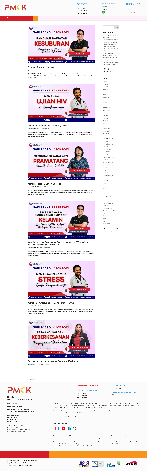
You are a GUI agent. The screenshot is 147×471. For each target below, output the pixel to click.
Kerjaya (105, 191)
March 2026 (106, 94)
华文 (133, 12)
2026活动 (105, 154)
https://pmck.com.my (19, 431)
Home (62, 18)
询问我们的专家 (107, 223)
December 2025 (107, 102)
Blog (104, 165)
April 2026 (105, 92)
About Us (68, 18)
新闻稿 (104, 218)
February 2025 (106, 128)
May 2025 (105, 120)
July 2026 (105, 84)
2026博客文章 (106, 152)
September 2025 (107, 110)
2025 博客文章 (107, 141)
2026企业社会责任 (108, 149)
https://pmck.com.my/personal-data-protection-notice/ (69, 419)
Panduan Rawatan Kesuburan (42, 67)
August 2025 (106, 113)
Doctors (98, 18)
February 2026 (106, 97)
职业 (104, 221)
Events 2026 (106, 186)
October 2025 (106, 107)
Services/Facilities (88, 18)
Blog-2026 (105, 167)
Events (105, 183)
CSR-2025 (105, 180)
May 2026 (105, 89)
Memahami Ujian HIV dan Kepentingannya (47, 125)
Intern (104, 188)
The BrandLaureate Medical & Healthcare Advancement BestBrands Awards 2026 (110, 44)
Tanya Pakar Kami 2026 (109, 210)
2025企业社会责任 (108, 144)
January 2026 (106, 100)
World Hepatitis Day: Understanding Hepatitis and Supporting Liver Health (110, 62)
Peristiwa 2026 (107, 196)
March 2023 (106, 133)
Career (130, 18)
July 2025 (105, 115)
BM (127, 12)
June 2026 (105, 86)
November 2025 (107, 105)
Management (76, 18)
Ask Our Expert (107, 159)
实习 (104, 216)
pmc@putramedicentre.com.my (21, 429)
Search (117, 27)
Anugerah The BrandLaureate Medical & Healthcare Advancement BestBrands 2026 (111, 37)
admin (30, 70)
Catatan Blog (106, 172)
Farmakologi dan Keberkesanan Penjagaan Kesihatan (53, 361)
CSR (125, 18)
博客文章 (105, 213)
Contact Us (137, 18)
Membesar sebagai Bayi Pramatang (44, 183)
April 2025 (105, 123)
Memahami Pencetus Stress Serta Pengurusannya (51, 302)
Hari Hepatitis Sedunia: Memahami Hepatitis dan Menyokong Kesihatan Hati (110, 55)
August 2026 (106, 81)
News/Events (105, 18)
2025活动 (105, 146)
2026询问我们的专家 (108, 157)
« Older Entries (31, 379)
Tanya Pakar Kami (45, 70)
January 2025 (106, 131)
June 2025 (105, 118)
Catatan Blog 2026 (108, 175)
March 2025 (106, 126)
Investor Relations (118, 18)
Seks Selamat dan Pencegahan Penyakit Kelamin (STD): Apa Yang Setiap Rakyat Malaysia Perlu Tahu (58, 243)
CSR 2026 (105, 178)
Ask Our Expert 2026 (108, 162)
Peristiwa (105, 193)
